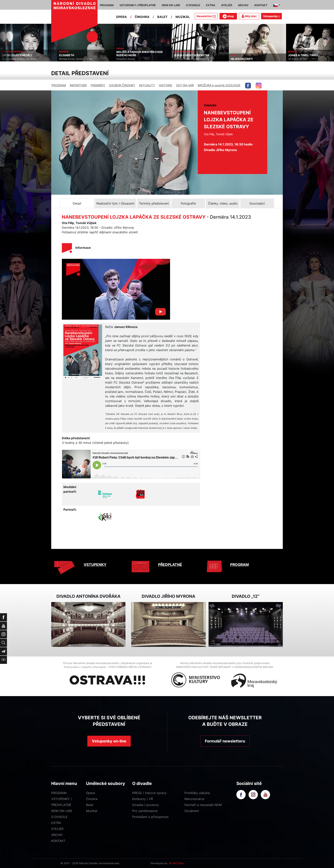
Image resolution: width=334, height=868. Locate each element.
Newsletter (204, 16)
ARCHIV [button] (243, 5)
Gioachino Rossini (76, 59)
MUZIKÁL (183, 17)
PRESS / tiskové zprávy (149, 793)
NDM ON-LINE (61, 811)
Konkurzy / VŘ (142, 799)
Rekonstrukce (194, 799)
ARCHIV (57, 835)
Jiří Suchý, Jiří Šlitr (248, 59)
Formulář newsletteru (225, 741)
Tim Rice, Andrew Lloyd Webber (140, 59)
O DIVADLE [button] (193, 5)
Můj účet (250, 16)
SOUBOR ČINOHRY (122, 85)
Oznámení (191, 811)
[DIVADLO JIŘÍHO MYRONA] (168, 624)
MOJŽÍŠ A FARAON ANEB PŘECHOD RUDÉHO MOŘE (90, 53)
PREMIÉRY (98, 85)
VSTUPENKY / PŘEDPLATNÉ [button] (137, 5)
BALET (162, 17)
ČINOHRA (142, 17)
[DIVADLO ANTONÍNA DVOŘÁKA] (88, 624)
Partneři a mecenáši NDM (203, 805)
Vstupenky (270, 16)
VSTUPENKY (95, 564)
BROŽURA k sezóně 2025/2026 (219, 85)
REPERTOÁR (78, 85)
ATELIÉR (57, 829)
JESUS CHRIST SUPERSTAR (142, 55)
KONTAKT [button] (260, 5)
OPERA (121, 17)
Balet (89, 805)
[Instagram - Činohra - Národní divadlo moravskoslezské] (259, 85)
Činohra (91, 799)
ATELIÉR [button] (226, 5)
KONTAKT (58, 841)
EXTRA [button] (210, 5)
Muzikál (91, 811)
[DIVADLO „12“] (246, 624)
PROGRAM (58, 85)
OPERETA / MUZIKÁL (135, 51)
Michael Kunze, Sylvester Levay (26, 59)
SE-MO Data (176, 863)
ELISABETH (17, 55)
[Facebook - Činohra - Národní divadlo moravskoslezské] (248, 85)
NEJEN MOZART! (192, 58)
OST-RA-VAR (185, 85)
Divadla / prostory (145, 805)
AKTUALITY (147, 85)
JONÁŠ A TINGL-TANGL (254, 55)
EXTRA (56, 823)
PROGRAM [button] (107, 5)
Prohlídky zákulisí (197, 793)
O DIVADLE (59, 817)
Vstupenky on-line (109, 741)
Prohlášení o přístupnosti (150, 817)
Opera (90, 793)
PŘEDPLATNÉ (170, 564)
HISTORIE (165, 85)
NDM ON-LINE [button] (171, 5)
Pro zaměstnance (145, 811)
